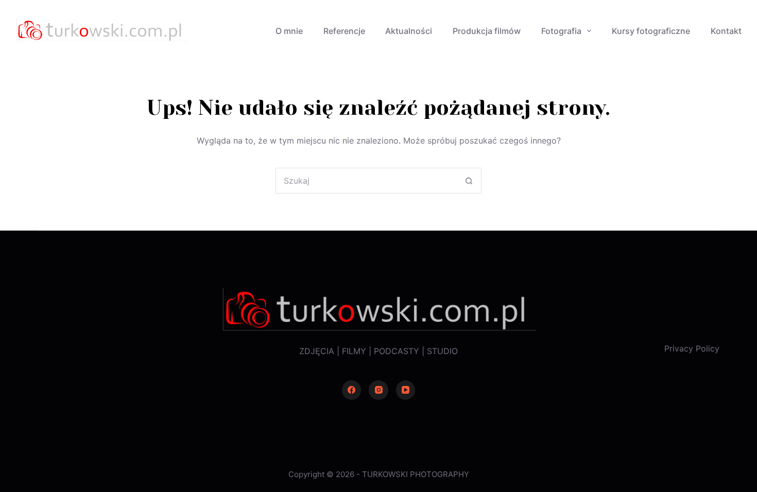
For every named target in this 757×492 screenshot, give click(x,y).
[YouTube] (406, 390)
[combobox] (366, 181)
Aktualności (408, 31)
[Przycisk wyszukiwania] (468, 180)
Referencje (344, 31)
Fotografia (561, 31)
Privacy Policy (691, 348)
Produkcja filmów (487, 31)
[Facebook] (352, 390)
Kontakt (726, 31)
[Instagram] (378, 390)
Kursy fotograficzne (651, 31)
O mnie (289, 31)
